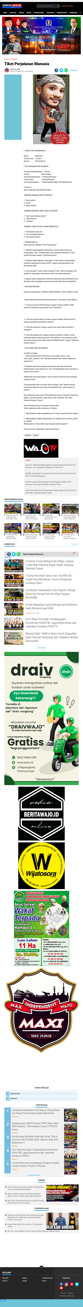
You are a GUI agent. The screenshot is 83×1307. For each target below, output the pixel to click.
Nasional (14, 1098)
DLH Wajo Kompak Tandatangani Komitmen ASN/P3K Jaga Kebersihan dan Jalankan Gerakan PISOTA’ (51, 622)
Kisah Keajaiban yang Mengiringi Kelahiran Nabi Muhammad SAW (51, 606)
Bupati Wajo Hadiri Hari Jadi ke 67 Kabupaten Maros (25, 1225)
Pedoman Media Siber (67, 1296)
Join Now (63, 1293)
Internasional (39, 13)
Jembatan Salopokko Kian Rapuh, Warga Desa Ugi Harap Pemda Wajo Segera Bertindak (50, 593)
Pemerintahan (62, 13)
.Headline (13, 13)
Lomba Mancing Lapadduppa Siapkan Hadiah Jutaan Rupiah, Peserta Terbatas (35, 1164)
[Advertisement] (41, 1069)
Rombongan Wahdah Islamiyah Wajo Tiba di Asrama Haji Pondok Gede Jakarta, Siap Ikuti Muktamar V (35, 1139)
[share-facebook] (56, 70)
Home (5, 13)
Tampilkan (74, 544)
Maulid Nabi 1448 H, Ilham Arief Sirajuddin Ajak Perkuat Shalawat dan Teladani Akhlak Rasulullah (52, 637)
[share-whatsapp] (66, 70)
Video (44, 1281)
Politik (4, 1281)
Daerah (21, 13)
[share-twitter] (61, 70)
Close (3, 1300)
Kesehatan (50, 13)
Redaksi (70, 1293)
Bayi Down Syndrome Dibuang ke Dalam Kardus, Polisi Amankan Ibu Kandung (26, 1202)
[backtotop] (41, 1268)
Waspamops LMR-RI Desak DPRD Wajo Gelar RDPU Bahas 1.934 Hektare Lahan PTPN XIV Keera (35, 1126)
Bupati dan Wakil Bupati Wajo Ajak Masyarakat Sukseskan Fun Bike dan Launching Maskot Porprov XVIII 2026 (26, 1217)
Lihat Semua (41, 648)
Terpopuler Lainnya (33, 1175)
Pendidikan (73, 13)
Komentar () (74, 70)
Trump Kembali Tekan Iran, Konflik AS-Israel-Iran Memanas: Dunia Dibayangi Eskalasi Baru (49, 579)
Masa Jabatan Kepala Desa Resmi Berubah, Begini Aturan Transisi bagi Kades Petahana (24, 1195)
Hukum (28, 13)
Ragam (35, 435)
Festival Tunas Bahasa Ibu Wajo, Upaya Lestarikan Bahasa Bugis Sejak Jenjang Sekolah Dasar (49, 565)
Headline (13, 59)
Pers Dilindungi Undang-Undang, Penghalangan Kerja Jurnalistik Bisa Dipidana (26, 1188)
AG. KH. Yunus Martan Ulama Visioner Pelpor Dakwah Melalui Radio (34, 1231)
